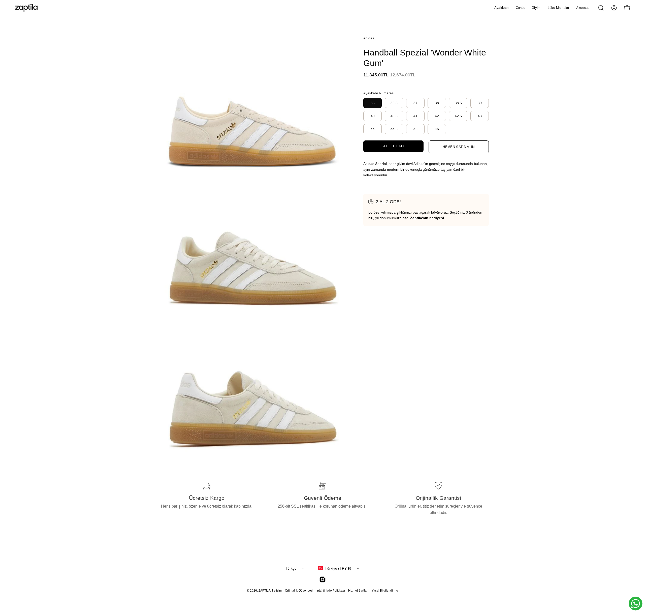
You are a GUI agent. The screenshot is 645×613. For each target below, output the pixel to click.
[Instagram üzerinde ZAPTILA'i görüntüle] (322, 579)
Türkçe (291, 568)
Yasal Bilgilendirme (385, 590)
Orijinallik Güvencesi (299, 590)
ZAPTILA (265, 590)
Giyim (536, 8)
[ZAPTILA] (26, 8)
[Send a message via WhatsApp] (635, 603)
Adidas (368, 38)
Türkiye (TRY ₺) (338, 568)
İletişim (277, 590)
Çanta (520, 8)
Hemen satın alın (458, 147)
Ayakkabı (501, 8)
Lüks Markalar (558, 8)
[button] (601, 8)
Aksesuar (583, 8)
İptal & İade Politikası (330, 590)
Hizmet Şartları (358, 590)
